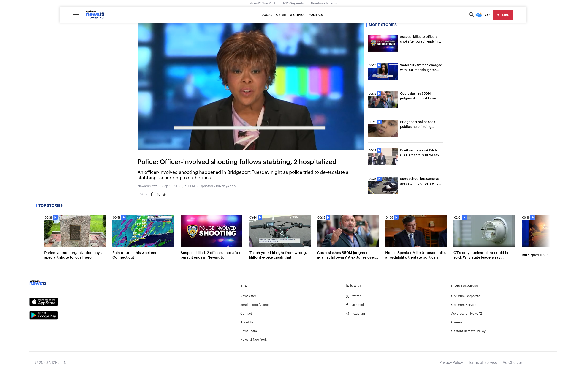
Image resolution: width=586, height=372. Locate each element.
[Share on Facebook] (152, 194)
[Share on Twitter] (158, 194)
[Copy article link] (164, 194)
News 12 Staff (147, 186)
